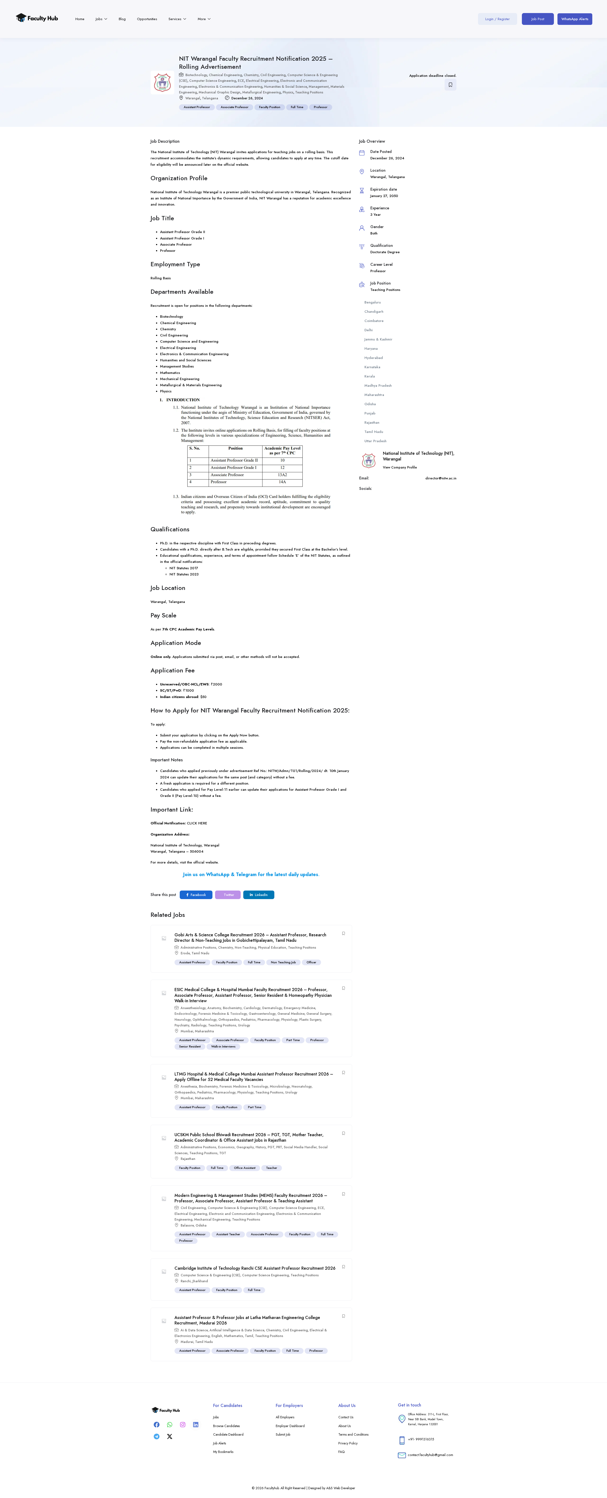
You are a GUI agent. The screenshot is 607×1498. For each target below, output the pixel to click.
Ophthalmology (204, 1019)
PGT (271, 1147)
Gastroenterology (262, 1013)
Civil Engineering (272, 75)
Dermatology (272, 1008)
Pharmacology (268, 1019)
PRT (279, 1147)
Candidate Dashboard (228, 1434)
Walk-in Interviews (223, 1046)
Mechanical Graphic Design (219, 92)
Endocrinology (186, 1013)
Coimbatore (374, 320)
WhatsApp (218, 874)
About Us (344, 1426)
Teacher (271, 1168)
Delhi (368, 330)
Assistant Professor (197, 107)
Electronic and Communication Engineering (241, 1213)
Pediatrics (248, 1019)
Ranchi (186, 1281)
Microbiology (280, 1086)
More (202, 19)
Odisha (201, 1225)
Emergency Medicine (299, 1008)
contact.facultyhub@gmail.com (430, 1454)
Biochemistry (232, 1008)
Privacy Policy (348, 1443)
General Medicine (290, 1013)
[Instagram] (183, 1425)
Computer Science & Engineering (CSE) (237, 1207)
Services (176, 19)
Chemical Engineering (225, 75)
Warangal (192, 98)
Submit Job (283, 1434)
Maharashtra (204, 1031)
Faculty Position (269, 107)
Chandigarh (373, 311)
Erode (185, 953)
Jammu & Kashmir (378, 339)
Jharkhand (200, 1281)
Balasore (187, 1225)
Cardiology (252, 1008)
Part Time (293, 1040)
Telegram (246, 874)
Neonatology (302, 1086)
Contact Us (345, 1417)
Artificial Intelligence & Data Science (237, 1330)
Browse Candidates (226, 1426)
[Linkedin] (196, 1425)
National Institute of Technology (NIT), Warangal (419, 456)
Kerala (369, 376)
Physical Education (272, 947)
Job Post (538, 19)
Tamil (249, 1335)
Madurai (187, 1341)
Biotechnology (196, 75)
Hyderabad (373, 357)
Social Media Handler (300, 1147)
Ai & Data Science (194, 1330)
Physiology (289, 1019)
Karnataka (372, 367)
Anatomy (214, 1008)
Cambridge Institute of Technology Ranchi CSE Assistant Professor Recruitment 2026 (255, 1268)
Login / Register (497, 19)
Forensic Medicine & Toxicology (222, 1013)
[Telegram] (156, 1437)
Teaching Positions (309, 92)
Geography (245, 1147)
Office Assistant (244, 1168)
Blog (122, 19)
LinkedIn (261, 894)
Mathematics (233, 1335)
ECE (241, 80)
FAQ (341, 1451)
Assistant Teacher (228, 1234)
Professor (320, 107)
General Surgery (318, 1013)
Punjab (369, 413)
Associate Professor (234, 107)
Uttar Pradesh (375, 441)
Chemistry (251, 75)
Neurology (183, 1019)
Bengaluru (372, 302)
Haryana (371, 348)
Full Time (297, 107)
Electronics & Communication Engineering (230, 86)
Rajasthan (188, 1158)
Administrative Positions (198, 947)
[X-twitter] (169, 1437)
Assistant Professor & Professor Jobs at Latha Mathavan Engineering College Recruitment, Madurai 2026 (247, 1320)
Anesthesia (189, 1086)
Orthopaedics (228, 1019)
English (217, 1335)
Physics (288, 92)
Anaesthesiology (193, 1008)
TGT (222, 1153)
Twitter (228, 894)
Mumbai (187, 1031)
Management (319, 86)
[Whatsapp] (169, 1425)
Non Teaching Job (283, 962)
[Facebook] (156, 1425)
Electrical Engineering (262, 80)
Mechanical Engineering (212, 1219)
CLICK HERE (197, 823)
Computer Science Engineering (212, 80)
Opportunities (147, 19)
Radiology (198, 1025)
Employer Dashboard (290, 1426)
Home (79, 19)
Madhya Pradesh (378, 385)
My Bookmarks (223, 1451)
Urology (244, 1025)
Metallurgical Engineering (261, 92)
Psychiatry (182, 1025)
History (261, 1147)
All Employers (285, 1417)
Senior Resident (190, 1046)
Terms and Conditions (353, 1434)
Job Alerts (219, 1443)
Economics (226, 1147)
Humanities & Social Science (285, 86)
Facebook (198, 894)
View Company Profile (400, 467)
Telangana (210, 98)
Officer (311, 962)
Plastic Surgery (310, 1019)
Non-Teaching (245, 947)
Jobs (100, 19)
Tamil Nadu (200, 953)
